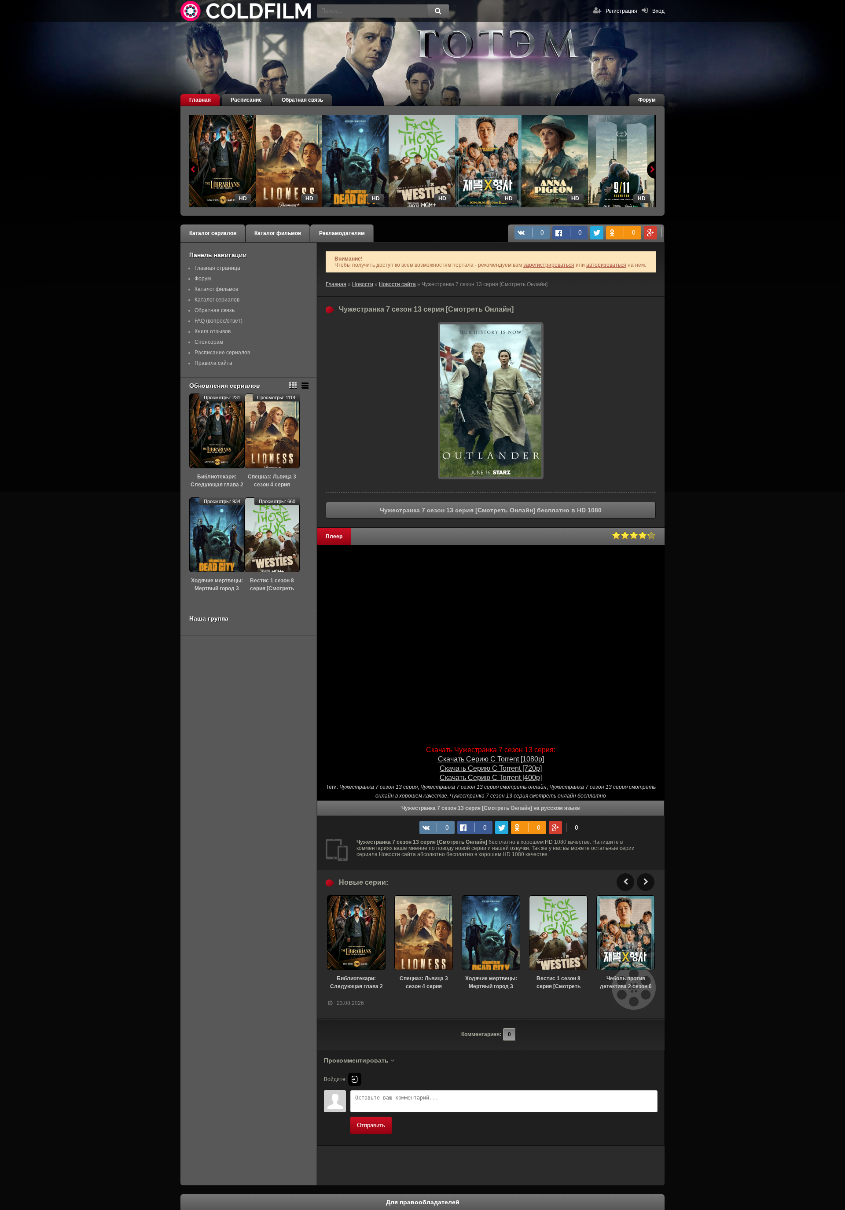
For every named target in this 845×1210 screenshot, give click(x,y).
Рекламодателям (342, 233)
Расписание (246, 100)
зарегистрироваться (548, 265)
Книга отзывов (213, 331)
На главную (246, 11)
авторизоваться (606, 265)
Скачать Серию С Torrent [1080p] (491, 759)
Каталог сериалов (212, 233)
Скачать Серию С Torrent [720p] (491, 768)
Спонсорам (209, 342)
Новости (362, 284)
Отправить (371, 1125)
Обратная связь (302, 100)
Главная (200, 100)
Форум (647, 100)
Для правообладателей (422, 1202)
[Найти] (438, 11)
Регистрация (621, 11)
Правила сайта (213, 363)
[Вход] (354, 1079)
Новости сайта (397, 284)
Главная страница (217, 268)
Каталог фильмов (277, 233)
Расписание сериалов (222, 352)
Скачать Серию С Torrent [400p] (491, 777)
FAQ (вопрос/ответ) (218, 321)
